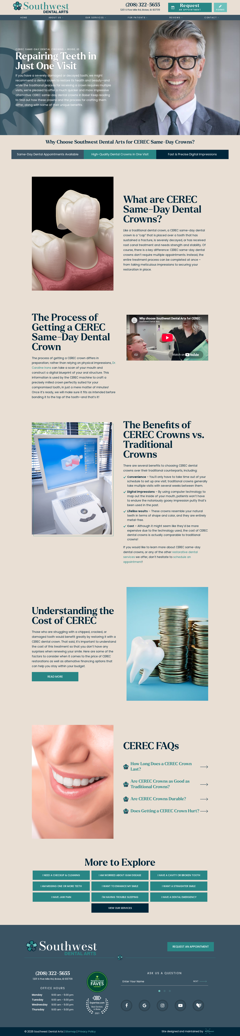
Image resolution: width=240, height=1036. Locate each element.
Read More (55, 677)
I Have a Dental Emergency (178, 897)
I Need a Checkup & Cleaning (61, 875)
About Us (55, 17)
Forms (220, 9)
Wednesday (40, 1004)
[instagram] (162, 1005)
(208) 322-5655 (143, 5)
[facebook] (126, 1005)
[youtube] (180, 1005)
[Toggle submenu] (62, 18)
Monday (37, 995)
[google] (144, 1005)
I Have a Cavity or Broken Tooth (179, 875)
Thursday (38, 1009)
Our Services (94, 17)
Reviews (175, 17)
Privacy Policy (87, 1031)
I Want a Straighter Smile (179, 886)
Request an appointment (191, 947)
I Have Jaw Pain (61, 897)
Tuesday (37, 999)
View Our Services (120, 908)
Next (196, 981)
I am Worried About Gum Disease (120, 875)
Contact (210, 17)
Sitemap (70, 1031)
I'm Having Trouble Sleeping (120, 897)
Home (23, 17)
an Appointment (190, 7)
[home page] (41, 7)
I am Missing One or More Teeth (61, 886)
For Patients (136, 17)
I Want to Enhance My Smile (120, 886)
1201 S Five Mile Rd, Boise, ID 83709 (140, 9)
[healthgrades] (198, 1005)
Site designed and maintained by (183, 1031)
